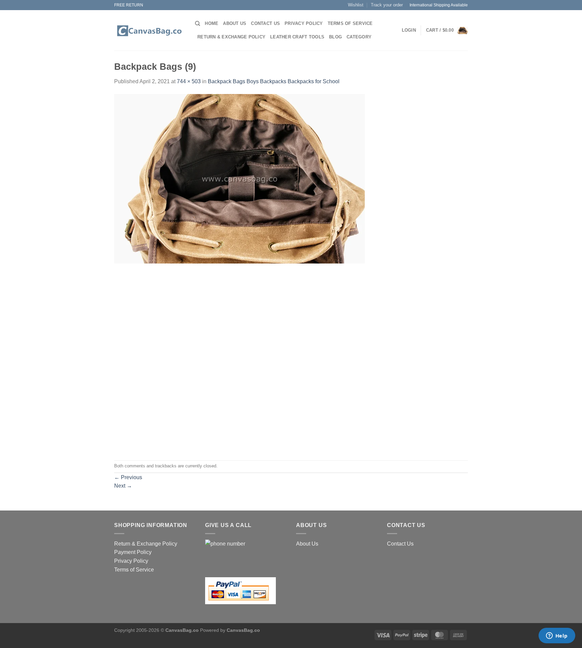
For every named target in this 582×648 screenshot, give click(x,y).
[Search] (197, 23)
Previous (128, 477)
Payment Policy (133, 552)
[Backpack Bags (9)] (239, 178)
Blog (335, 36)
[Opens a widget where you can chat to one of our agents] (556, 636)
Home (211, 23)
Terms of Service (350, 23)
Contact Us (265, 23)
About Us (234, 23)
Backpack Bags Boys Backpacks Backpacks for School (274, 81)
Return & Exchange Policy (231, 36)
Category (359, 36)
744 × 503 (189, 81)
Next (123, 486)
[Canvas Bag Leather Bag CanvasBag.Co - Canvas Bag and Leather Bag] (149, 31)
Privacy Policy (304, 23)
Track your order (387, 4)
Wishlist (355, 4)
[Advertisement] (291, 311)
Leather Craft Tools (297, 36)
